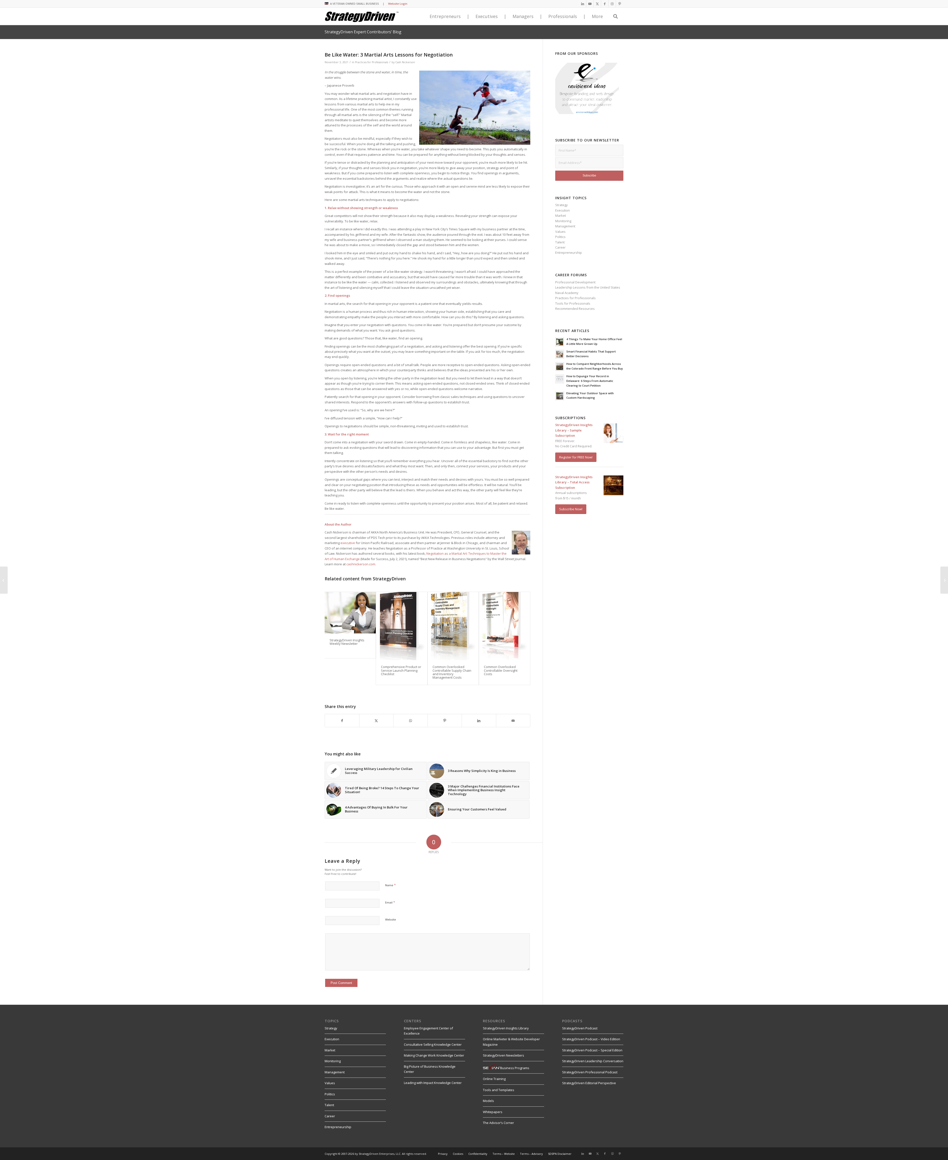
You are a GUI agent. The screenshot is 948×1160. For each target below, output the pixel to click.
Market (560, 215)
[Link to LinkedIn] (582, 3)
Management (565, 226)
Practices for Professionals (371, 62)
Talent (560, 242)
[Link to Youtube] (589, 3)
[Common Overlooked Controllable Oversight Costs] (504, 626)
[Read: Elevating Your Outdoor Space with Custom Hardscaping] (559, 396)
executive (347, 543)
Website (390, 919)
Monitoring (563, 221)
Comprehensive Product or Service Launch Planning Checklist (401, 670)
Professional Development (575, 282)
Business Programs (514, 1068)
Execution (562, 210)
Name (390, 885)
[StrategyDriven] (362, 16)
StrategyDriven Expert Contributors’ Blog (363, 32)
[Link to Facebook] (604, 3)
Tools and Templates (498, 1090)
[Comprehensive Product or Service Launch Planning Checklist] (401, 626)
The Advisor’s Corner (498, 1123)
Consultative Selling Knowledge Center (433, 1044)
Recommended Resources (575, 308)
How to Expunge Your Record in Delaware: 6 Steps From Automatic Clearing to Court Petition (589, 380)
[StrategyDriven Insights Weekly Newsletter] (350, 612)
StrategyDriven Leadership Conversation (592, 1061)
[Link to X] (597, 3)
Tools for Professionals (572, 303)
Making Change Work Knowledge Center (434, 1055)
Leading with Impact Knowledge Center (433, 1083)
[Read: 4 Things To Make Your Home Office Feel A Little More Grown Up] (559, 341)
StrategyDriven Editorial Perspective (589, 1083)
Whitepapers (492, 1112)
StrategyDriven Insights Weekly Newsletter (347, 642)
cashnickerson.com (360, 564)
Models (488, 1101)
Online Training (494, 1079)
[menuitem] (442, 1154)
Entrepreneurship (568, 252)
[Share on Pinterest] (445, 720)
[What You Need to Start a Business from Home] (4, 580)
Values (560, 231)
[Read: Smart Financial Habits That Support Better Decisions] (559, 354)
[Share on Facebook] (342, 720)
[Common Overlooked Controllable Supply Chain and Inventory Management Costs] (453, 626)
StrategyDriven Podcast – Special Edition (592, 1050)
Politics (560, 237)
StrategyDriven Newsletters (503, 1055)
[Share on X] (376, 720)
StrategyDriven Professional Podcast (589, 1072)
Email (390, 902)
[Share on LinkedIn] (479, 720)
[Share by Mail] (513, 720)
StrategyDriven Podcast (579, 1028)
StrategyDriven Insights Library (506, 1028)
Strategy (561, 205)
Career (560, 247)
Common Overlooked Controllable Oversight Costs (500, 670)
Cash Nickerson (405, 62)
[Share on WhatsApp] (411, 720)
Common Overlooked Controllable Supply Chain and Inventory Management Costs (452, 672)
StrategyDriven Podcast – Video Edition (591, 1039)
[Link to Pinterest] (619, 3)
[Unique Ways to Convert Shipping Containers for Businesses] (944, 580)
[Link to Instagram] (612, 3)
